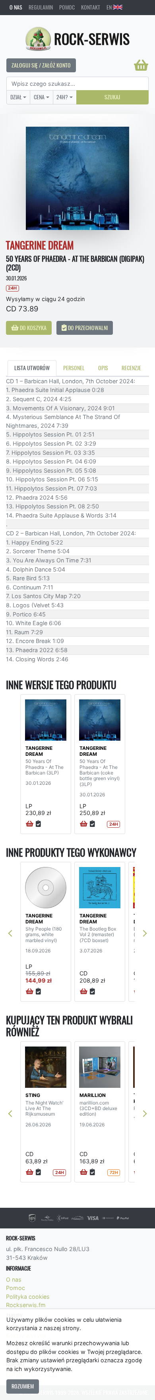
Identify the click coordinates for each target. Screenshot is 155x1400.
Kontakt (90, 7)
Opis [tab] (103, 368)
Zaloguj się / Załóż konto (41, 65)
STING (32, 1095)
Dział (16, 97)
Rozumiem (23, 1386)
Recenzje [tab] (131, 368)
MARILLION (92, 1095)
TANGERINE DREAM (38, 751)
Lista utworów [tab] (32, 368)
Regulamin (41, 7)
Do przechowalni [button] (87, 328)
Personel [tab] (74, 368)
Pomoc (67, 7)
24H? (62, 97)
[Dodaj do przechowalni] (38, 824)
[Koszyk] (141, 65)
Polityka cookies (28, 1296)
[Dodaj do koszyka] (29, 824)
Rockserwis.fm (26, 1305)
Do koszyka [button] (32, 328)
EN (110, 7)
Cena (39, 97)
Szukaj (112, 97)
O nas (16, 7)
